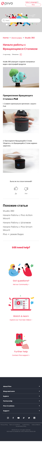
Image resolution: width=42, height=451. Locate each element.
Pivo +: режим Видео (13, 234)
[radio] (16, 191)
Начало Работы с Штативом (17, 222)
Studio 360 (30, 37)
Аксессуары (16, 37)
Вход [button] (33, 4)
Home (6, 37)
